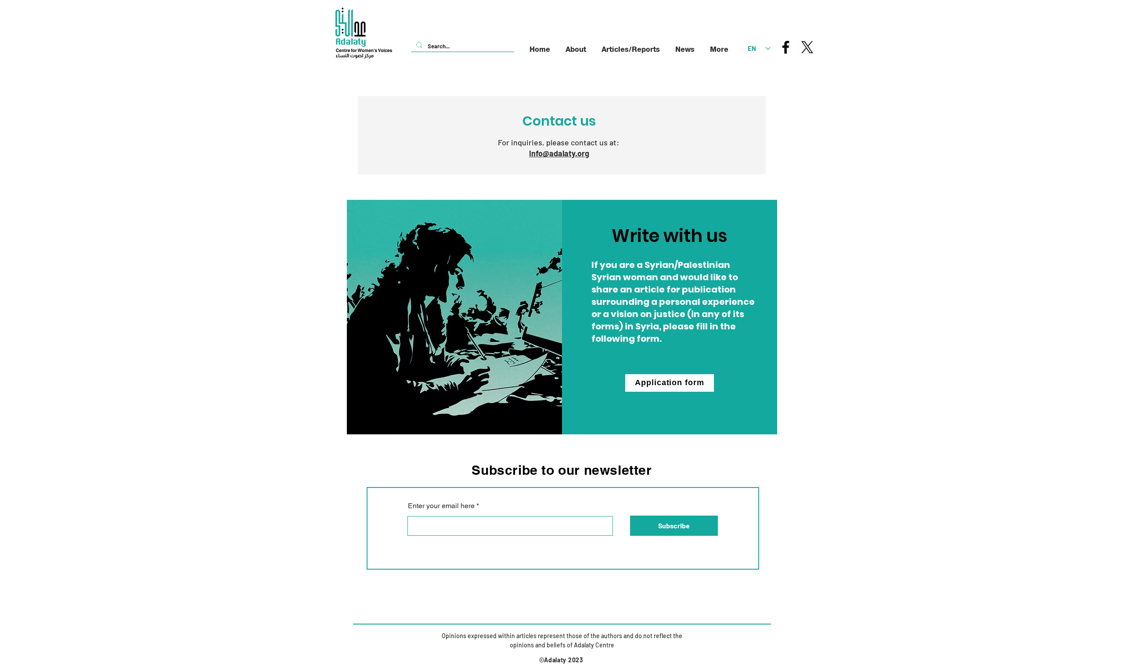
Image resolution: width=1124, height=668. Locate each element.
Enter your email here (441, 505)
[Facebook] (785, 47)
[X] (807, 47)
